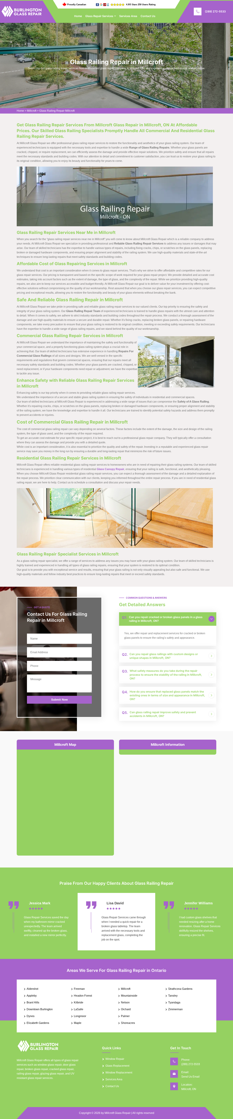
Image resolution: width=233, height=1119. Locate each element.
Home (78, 16)
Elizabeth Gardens (38, 1022)
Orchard (126, 1009)
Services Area (128, 16)
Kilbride (78, 1002)
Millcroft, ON (188, 1089)
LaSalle (78, 1009)
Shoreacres (128, 1022)
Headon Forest (83, 995)
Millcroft (31, 110)
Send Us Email (190, 1076)
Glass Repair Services (99, 16)
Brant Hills (33, 1002)
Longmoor (80, 1016)
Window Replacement (118, 1072)
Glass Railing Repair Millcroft (57, 110)
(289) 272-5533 (215, 11)
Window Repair (114, 1058)
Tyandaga (174, 1002)
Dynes (30, 1016)
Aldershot (32, 988)
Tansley (173, 995)
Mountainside (129, 995)
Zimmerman (175, 1009)
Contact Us (148, 16)
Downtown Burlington (40, 1009)
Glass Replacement (117, 1065)
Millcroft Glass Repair (117, 1112)
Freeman (79, 988)
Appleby (32, 995)
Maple (77, 1022)
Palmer (125, 1016)
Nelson (125, 1002)
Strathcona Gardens (180, 988)
